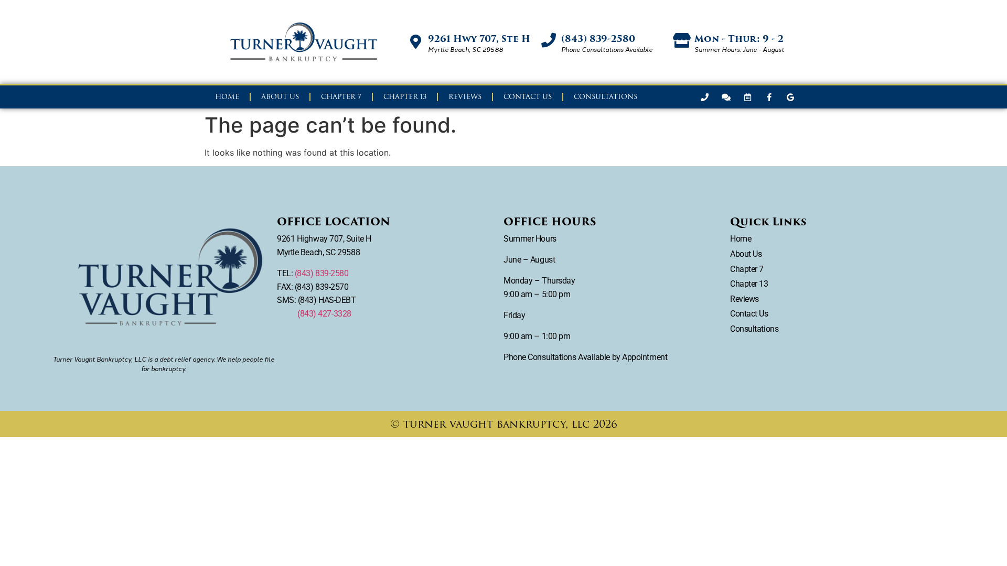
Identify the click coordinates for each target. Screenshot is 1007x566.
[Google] (790, 97)
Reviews (464, 96)
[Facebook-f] (769, 97)
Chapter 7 (341, 96)
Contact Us (528, 96)
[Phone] (704, 97)
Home (227, 96)
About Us (280, 96)
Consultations (605, 96)
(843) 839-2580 (322, 273)
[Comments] (726, 97)
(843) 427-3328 (324, 314)
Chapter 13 (404, 96)
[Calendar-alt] (747, 97)
